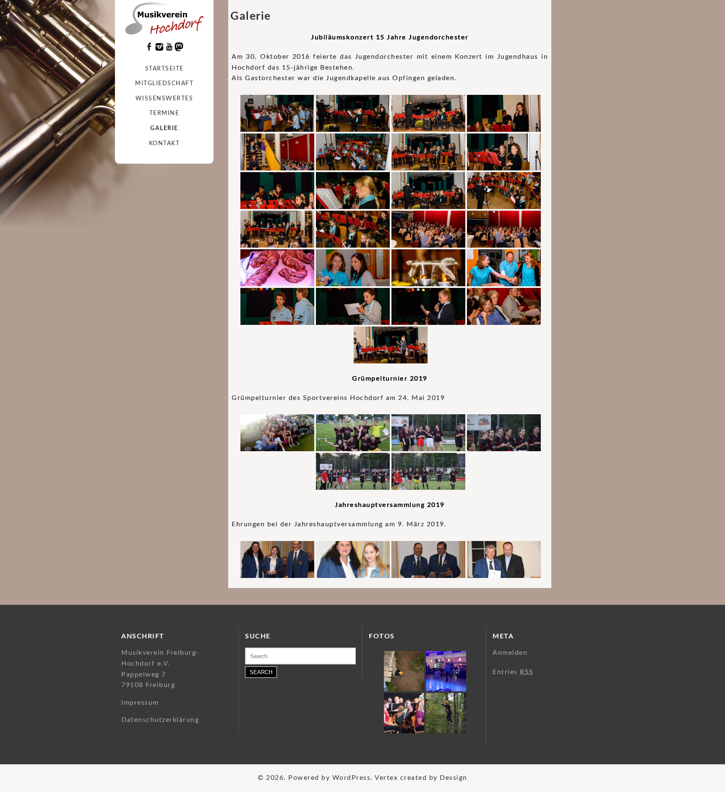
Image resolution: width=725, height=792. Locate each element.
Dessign (453, 777)
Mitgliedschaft (164, 83)
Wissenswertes (164, 99)
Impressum (140, 702)
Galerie (164, 128)
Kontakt (164, 143)
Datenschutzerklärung (160, 719)
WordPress (351, 777)
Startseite (164, 69)
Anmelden (510, 652)
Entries (513, 672)
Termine (164, 113)
